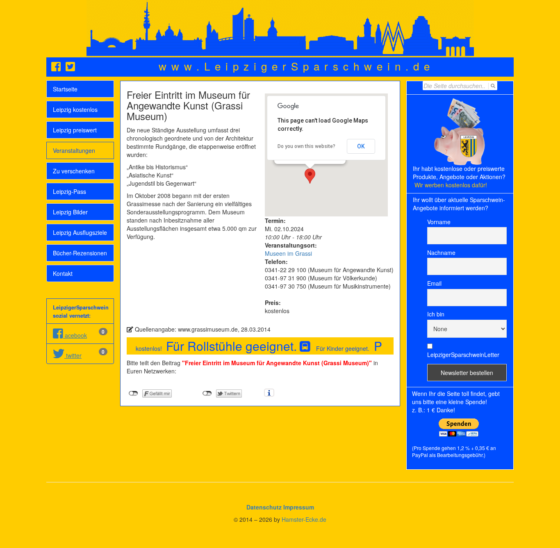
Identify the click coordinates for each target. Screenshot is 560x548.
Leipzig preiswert (75, 130)
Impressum (298, 507)
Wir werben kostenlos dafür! (450, 185)
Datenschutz (264, 507)
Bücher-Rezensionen (80, 253)
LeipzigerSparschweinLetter (463, 354)
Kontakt (63, 273)
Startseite (65, 89)
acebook (75, 335)
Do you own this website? (306, 146)
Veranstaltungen (74, 150)
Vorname (439, 222)
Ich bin (435, 314)
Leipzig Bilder (70, 212)
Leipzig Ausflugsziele (80, 232)
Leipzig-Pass (69, 191)
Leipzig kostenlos (75, 109)
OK (361, 146)
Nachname (441, 252)
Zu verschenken (74, 171)
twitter (73, 355)
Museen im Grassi (288, 253)
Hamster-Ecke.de (304, 519)
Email (434, 283)
